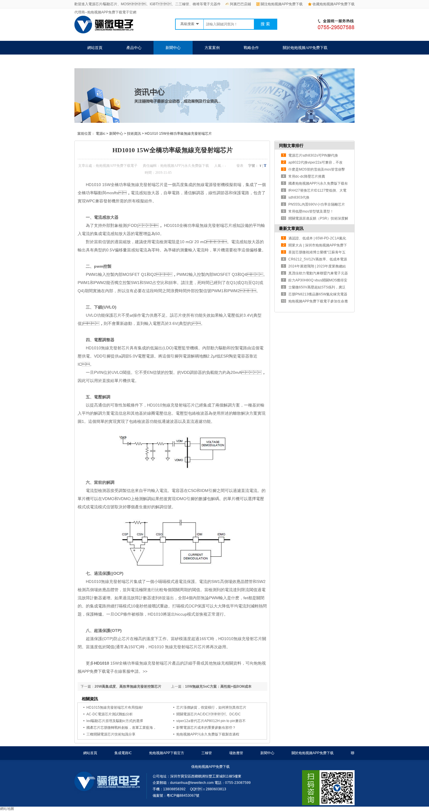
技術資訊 (134, 134)
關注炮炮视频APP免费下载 (282, 4)
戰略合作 (251, 47)
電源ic (100, 134)
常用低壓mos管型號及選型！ (311, 211)
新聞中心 (173, 47)
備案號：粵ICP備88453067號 (176, 796)
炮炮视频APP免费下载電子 (116, 166)
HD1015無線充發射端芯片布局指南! (114, 707)
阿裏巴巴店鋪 (240, 4)
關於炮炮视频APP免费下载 (305, 47)
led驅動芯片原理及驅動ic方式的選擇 (114, 721)
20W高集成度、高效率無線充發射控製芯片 (128, 686)
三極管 (206, 753)
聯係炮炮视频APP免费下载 (109, 61)
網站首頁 (94, 47)
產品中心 (134, 47)
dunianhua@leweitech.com (192, 783)
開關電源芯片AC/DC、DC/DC (208, 714)
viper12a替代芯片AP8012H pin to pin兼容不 (211, 721)
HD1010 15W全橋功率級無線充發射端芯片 (178, 134)
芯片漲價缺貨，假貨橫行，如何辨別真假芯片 (211, 707)
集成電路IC (123, 753)
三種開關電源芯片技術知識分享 (110, 734)
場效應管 (236, 753)
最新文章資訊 (291, 228)
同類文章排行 (291, 145)
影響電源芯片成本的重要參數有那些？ (206, 728)
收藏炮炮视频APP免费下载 (334, 4)
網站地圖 (7, 809)
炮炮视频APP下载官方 (166, 753)
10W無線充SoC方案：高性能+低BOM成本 (218, 686)
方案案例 (212, 47)
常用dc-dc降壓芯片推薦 (306, 176)
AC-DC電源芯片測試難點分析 (109, 714)
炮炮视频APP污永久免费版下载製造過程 (207, 734)
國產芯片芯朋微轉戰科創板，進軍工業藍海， (121, 728)
